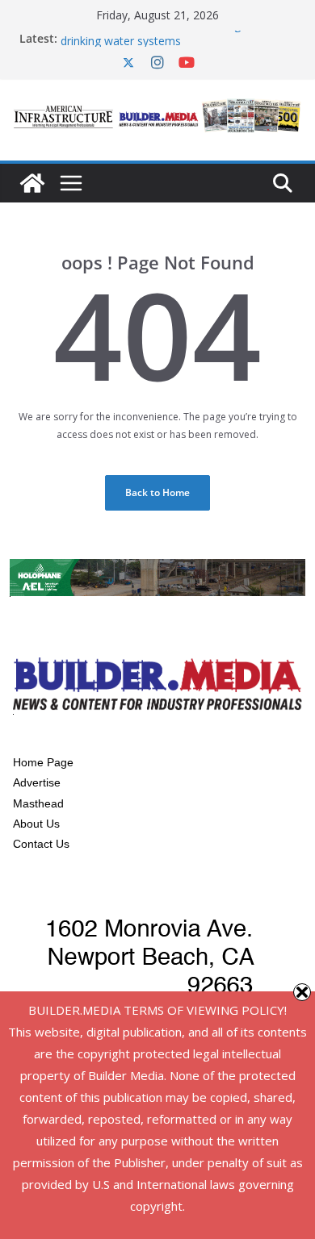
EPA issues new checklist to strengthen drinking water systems (162, 36)
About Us (36, 823)
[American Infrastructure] (32, 183)
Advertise (37, 782)
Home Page (43, 762)
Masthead (38, 803)
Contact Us (41, 843)
